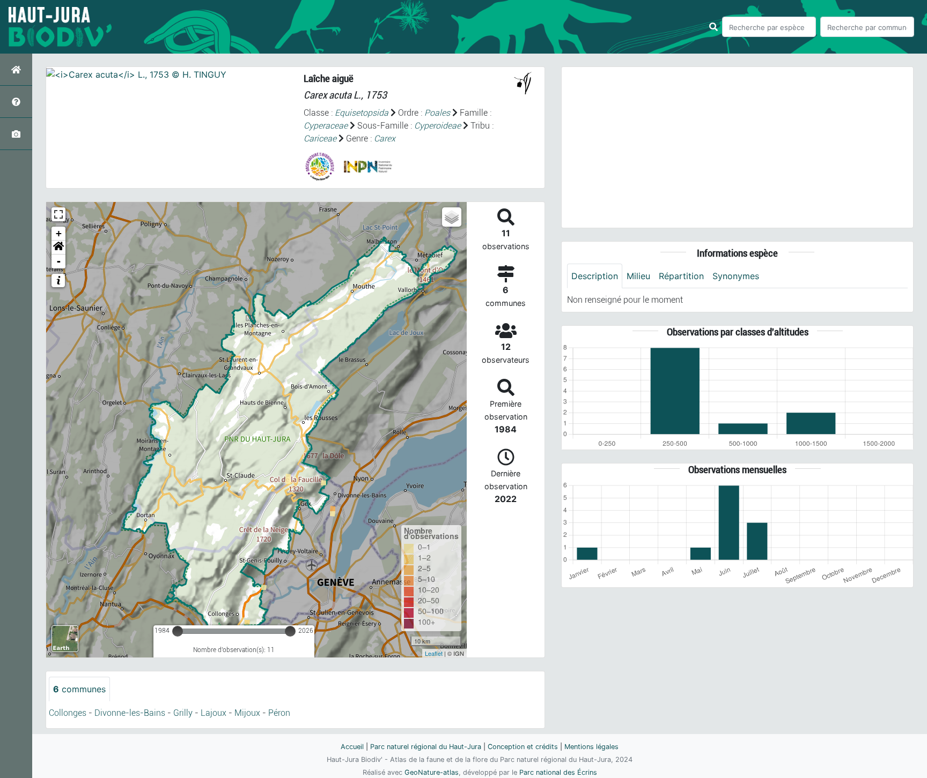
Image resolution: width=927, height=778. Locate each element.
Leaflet (434, 653)
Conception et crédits (523, 747)
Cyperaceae (326, 126)
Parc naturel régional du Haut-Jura (425, 747)
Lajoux (213, 713)
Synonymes (735, 276)
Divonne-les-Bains (129, 713)
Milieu (638, 276)
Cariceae (320, 138)
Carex (384, 138)
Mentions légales (591, 747)
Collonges (67, 713)
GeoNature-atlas (431, 772)
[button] (58, 248)
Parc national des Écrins (558, 772)
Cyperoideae (437, 126)
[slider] (177, 631)
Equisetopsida (361, 113)
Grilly (183, 713)
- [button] (59, 261)
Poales (437, 113)
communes (79, 689)
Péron (279, 713)
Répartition (681, 276)
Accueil (352, 747)
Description (594, 276)
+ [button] (59, 233)
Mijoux (247, 713)
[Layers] (451, 217)
